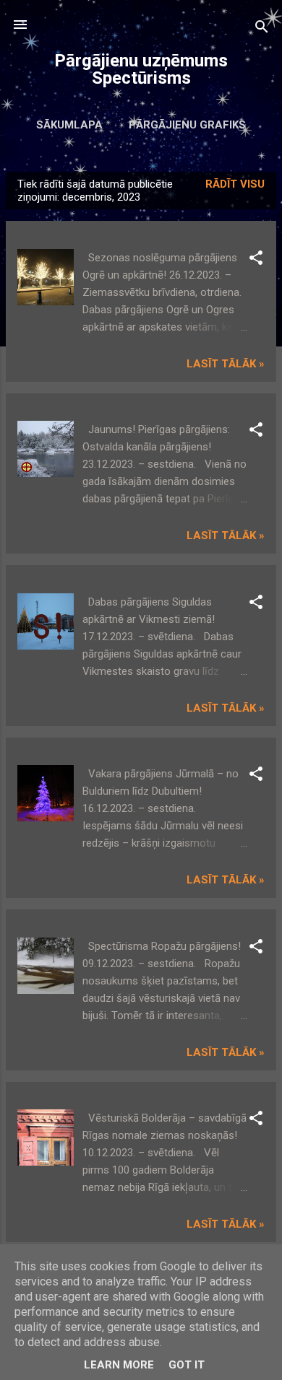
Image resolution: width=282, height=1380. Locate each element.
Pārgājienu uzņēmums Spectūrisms (141, 69)
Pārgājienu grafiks (187, 124)
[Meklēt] (261, 29)
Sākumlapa (69, 124)
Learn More (119, 1364)
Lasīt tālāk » (226, 363)
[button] (256, 260)
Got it (186, 1364)
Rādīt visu (235, 184)
